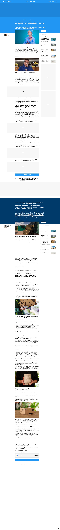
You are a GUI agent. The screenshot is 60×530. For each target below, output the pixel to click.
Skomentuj (44, 34)
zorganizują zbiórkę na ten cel (29, 160)
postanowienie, (25, 179)
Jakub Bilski (46, 41)
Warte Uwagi (47, 36)
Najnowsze (42, 36)
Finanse (34, 1)
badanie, (28, 178)
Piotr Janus (46, 238)
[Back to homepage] (7, 1)
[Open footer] (58, 528)
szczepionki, (33, 179)
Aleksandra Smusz (47, 244)
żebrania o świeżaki (26, 137)
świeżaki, (29, 179)
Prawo (27, 1)
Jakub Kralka (47, 249)
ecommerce (43, 222)
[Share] (55, 34)
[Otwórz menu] (56, 1)
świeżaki (21, 138)
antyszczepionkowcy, (23, 178)
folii (33, 433)
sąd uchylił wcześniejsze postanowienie (32, 77)
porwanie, (21, 179)
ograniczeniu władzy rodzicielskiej (20, 51)
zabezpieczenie (22, 180)
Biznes (31, 1)
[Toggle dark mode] (12, 1)
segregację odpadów (26, 328)
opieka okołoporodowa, (34, 178)
